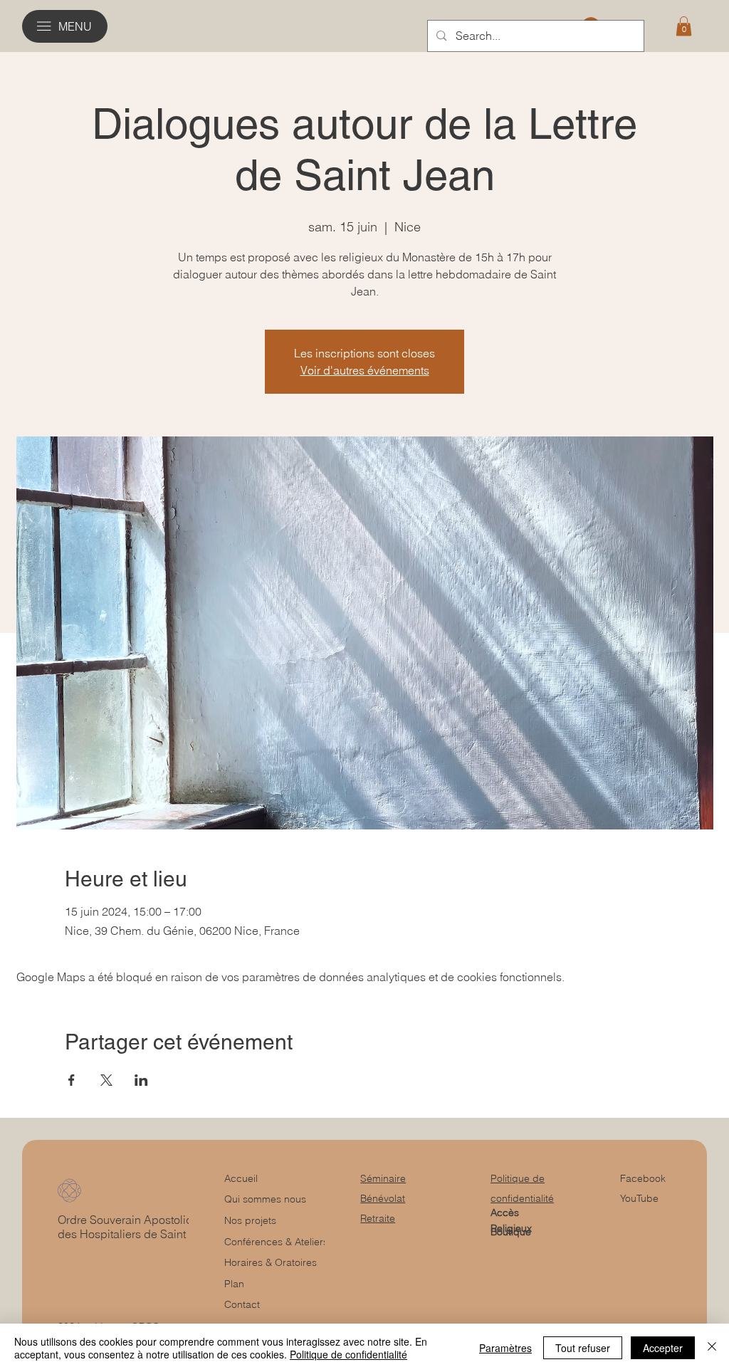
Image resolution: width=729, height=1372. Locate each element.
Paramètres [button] (505, 1348)
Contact (242, 1304)
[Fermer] (711, 1348)
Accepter (663, 1348)
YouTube (639, 1198)
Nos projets (250, 1220)
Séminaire (383, 1178)
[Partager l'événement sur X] (106, 1080)
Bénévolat (382, 1198)
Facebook (643, 1178)
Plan (234, 1283)
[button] (684, 26)
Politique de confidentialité (348, 1354)
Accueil (241, 1178)
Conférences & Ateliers (276, 1241)
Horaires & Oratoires (270, 1262)
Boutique (511, 1231)
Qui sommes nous (265, 1199)
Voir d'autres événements (364, 370)
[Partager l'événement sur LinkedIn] (141, 1080)
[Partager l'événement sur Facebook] (71, 1080)
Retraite (377, 1218)
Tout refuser (582, 1348)
